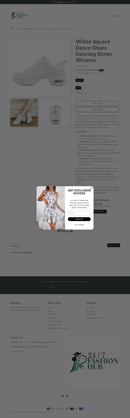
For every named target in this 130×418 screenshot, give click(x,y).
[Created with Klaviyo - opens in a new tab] (65, 231)
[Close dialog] (91, 188)
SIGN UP (79, 219)
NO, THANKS (79, 225)
